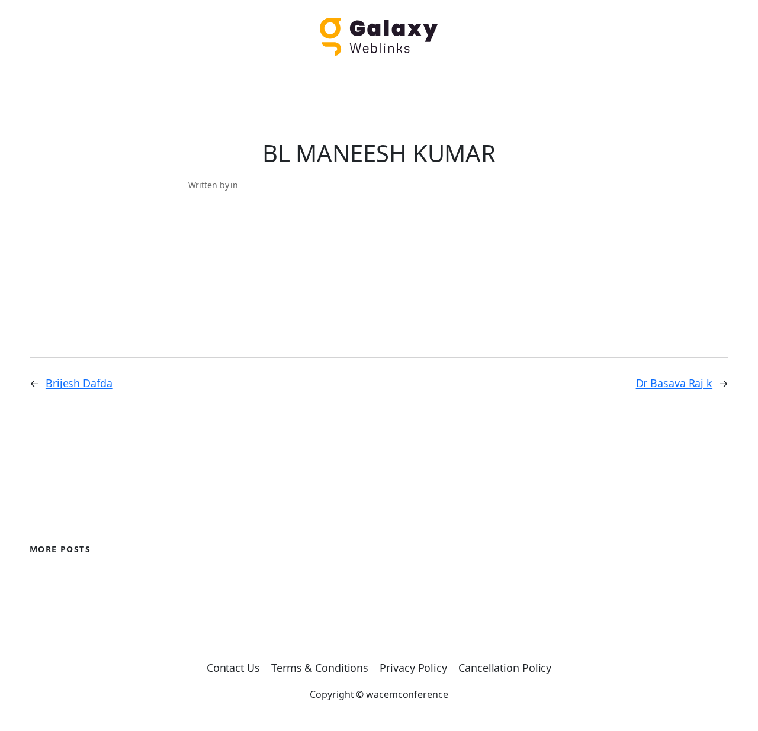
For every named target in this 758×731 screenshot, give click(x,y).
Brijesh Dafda (79, 383)
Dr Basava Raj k (674, 383)
